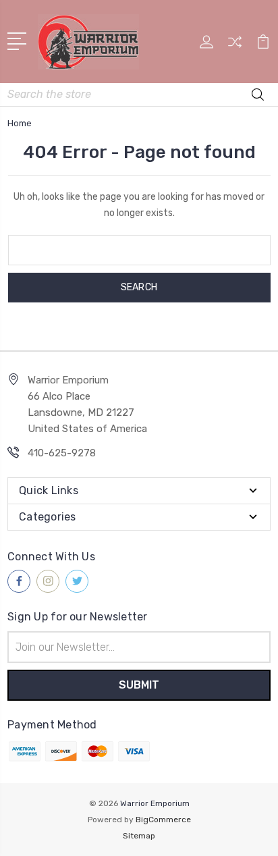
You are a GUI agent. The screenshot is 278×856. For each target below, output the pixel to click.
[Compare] (234, 46)
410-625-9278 (62, 453)
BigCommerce (163, 819)
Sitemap (139, 835)
